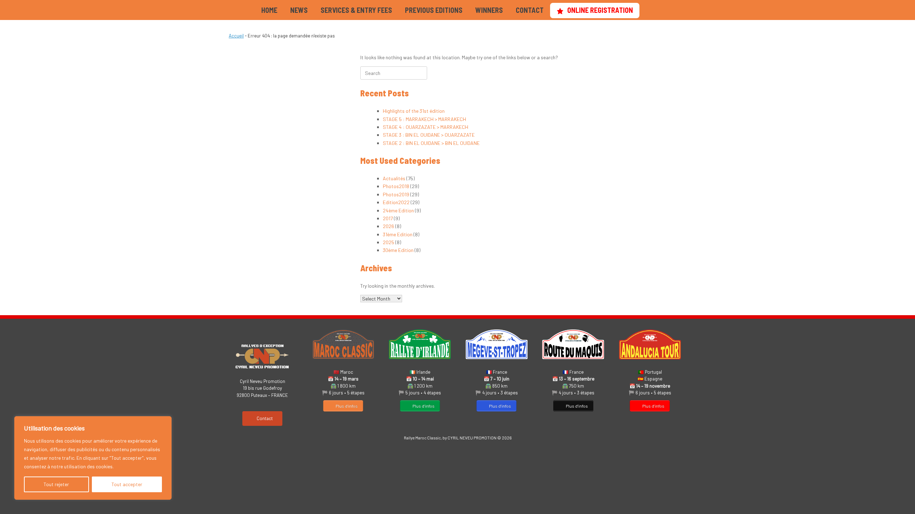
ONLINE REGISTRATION (600, 10)
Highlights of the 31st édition (414, 111)
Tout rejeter (56, 484)
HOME (269, 10)
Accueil (236, 36)
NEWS (299, 10)
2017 (388, 218)
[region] (93, 458)
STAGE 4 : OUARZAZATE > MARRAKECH (425, 127)
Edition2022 (396, 202)
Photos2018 (396, 186)
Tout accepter (127, 484)
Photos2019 (396, 194)
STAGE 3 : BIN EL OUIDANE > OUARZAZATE (429, 135)
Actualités (394, 178)
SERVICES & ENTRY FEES (356, 10)
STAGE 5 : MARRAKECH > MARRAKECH (424, 119)
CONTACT (530, 10)
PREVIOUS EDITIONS (434, 10)
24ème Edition (398, 210)
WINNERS (489, 10)
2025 (388, 242)
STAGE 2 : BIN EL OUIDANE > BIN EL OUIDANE (431, 143)
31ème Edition (397, 234)
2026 (388, 226)
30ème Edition (398, 250)
